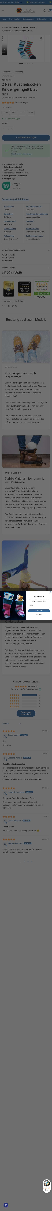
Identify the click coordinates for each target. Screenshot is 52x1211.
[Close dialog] (50, 592)
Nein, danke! (39, 614)
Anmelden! (39, 610)
